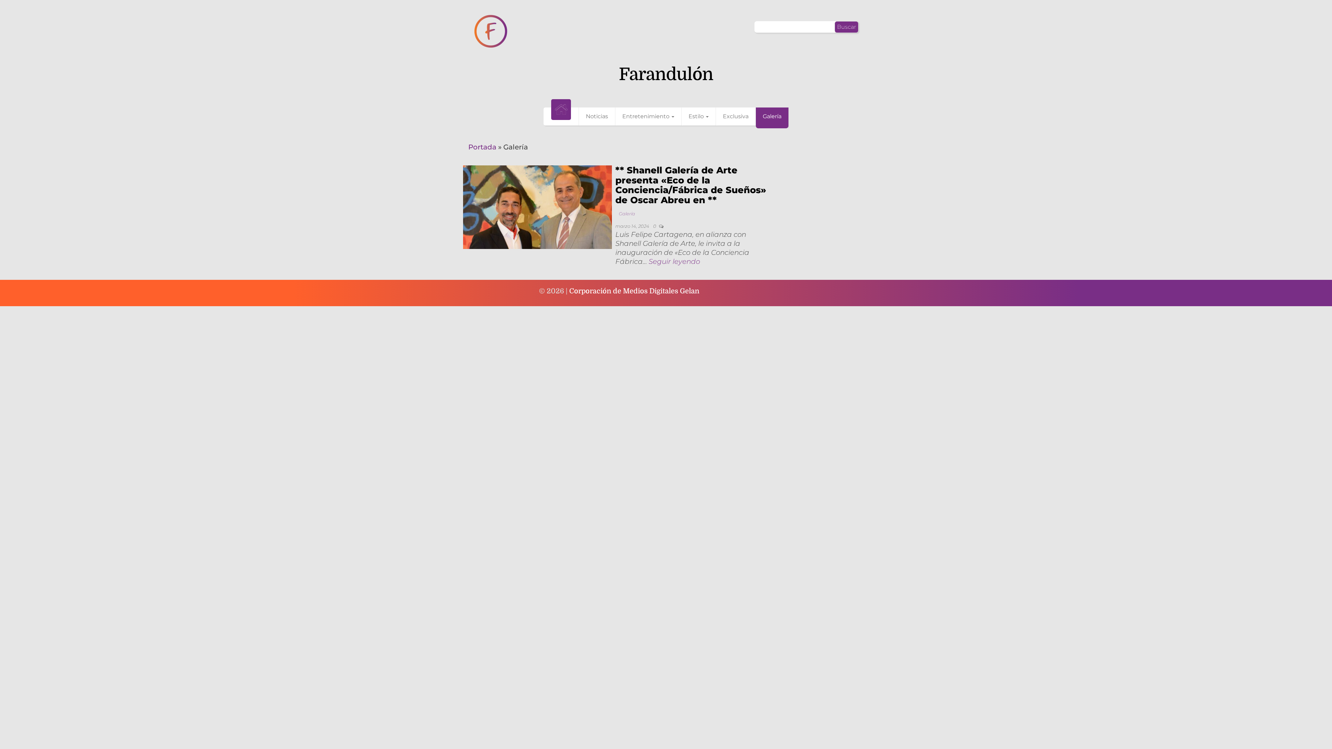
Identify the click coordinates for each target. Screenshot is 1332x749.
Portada (482, 147)
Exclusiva (736, 116)
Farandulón (666, 74)
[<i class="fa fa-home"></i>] (561, 109)
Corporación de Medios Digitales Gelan (634, 291)
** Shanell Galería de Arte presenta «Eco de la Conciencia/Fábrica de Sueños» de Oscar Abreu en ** (690, 185)
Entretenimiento (646, 116)
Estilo (697, 116)
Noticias (597, 116)
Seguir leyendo (674, 261)
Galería (772, 116)
